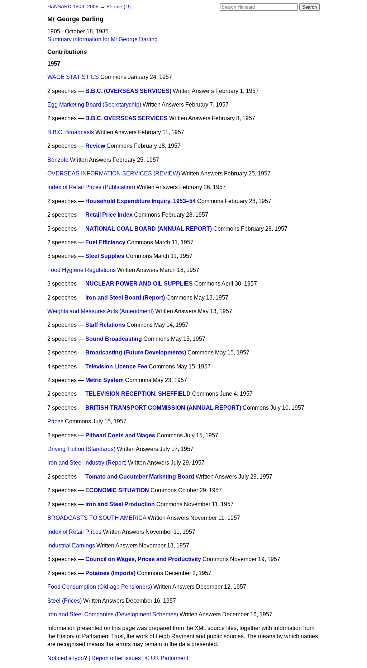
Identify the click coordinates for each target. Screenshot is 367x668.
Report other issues (116, 658)
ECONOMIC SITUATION (117, 490)
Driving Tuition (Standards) (81, 449)
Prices (55, 421)
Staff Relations (105, 325)
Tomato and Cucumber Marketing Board (139, 477)
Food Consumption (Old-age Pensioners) (99, 587)
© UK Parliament (166, 658)
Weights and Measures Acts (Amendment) (100, 311)
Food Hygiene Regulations (81, 270)
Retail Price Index (109, 215)
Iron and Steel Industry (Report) (87, 463)
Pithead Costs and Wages (120, 435)
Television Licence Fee (116, 366)
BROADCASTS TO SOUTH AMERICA (96, 518)
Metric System (104, 380)
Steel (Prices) (64, 601)
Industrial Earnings (71, 545)
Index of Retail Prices (74, 532)
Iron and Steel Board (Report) (125, 298)
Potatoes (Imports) (110, 573)
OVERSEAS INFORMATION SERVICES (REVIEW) (113, 173)
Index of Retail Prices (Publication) (91, 187)
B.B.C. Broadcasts (70, 132)
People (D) (118, 6)
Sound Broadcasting (113, 339)
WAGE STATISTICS (73, 77)
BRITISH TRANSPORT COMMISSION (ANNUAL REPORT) (163, 408)
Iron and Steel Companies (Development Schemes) (112, 614)
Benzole (57, 160)
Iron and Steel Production (120, 504)
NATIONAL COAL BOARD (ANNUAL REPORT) (148, 229)
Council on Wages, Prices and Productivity (143, 559)
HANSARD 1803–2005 (73, 6)
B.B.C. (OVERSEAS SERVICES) (128, 91)
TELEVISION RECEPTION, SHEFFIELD (138, 394)
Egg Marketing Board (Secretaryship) (94, 105)
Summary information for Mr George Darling (102, 39)
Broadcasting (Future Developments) (135, 352)
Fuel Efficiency (105, 242)
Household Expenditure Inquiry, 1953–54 (140, 201)
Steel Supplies (104, 256)
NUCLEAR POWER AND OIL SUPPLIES (139, 284)
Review (95, 146)
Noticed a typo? (67, 658)
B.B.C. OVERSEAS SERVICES (126, 118)
